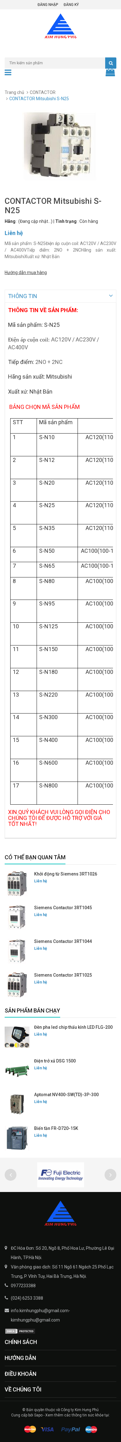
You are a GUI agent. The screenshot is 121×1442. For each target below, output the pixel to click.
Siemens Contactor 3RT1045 (63, 907)
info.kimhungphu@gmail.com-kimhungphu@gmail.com (40, 1315)
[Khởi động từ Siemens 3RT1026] (17, 883)
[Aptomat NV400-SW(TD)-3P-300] (17, 1104)
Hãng (10, 221)
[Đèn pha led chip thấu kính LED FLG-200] (17, 1037)
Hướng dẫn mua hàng (26, 272)
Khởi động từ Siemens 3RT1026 (65, 873)
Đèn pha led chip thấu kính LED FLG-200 (73, 1027)
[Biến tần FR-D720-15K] (17, 1138)
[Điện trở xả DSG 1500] (17, 1070)
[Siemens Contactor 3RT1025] (17, 985)
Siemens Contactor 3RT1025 (63, 975)
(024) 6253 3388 (27, 1298)
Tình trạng (66, 221)
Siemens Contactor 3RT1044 (63, 941)
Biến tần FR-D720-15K (56, 1128)
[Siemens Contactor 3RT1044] (17, 951)
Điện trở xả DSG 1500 (55, 1060)
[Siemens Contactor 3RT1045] (17, 917)
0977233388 (23, 1285)
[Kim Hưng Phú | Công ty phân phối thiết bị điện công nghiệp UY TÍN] (60, 1214)
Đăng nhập (48, 4)
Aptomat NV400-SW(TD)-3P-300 (66, 1094)
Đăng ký (71, 4)
